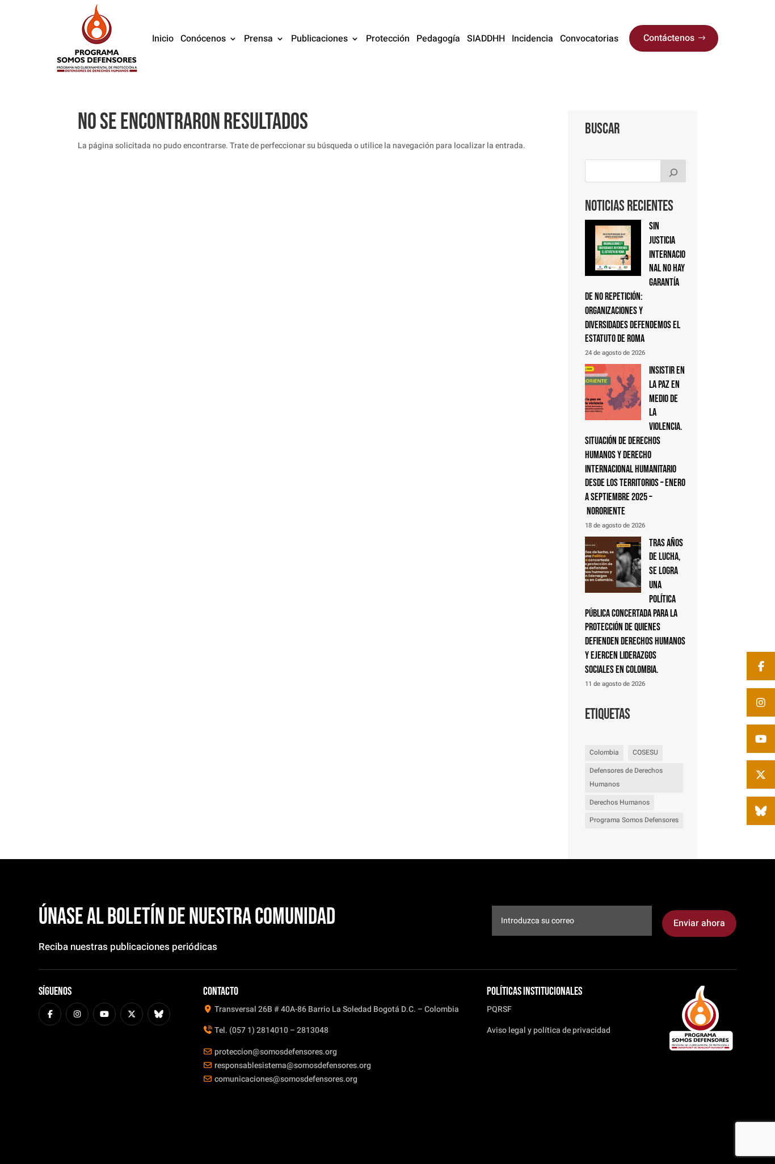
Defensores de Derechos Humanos (626, 777)
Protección (388, 38)
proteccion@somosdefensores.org (275, 1052)
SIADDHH (486, 38)
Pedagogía (438, 38)
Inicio (163, 38)
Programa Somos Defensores (634, 820)
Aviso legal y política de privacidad (548, 1030)
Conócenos (203, 38)
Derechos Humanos (619, 802)
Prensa (258, 38)
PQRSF (499, 1009)
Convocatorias (589, 38)
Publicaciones (319, 38)
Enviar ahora (699, 923)
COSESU (645, 752)
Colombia (604, 752)
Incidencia (532, 38)
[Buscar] (673, 171)
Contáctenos (668, 38)
